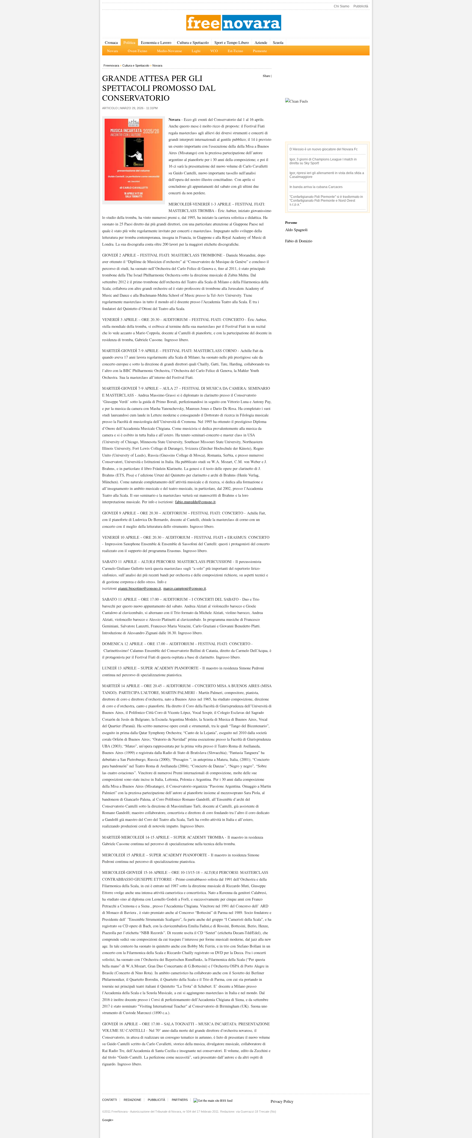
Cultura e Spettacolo (193, 42)
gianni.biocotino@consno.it (139, 588)
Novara (157, 65)
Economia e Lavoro (156, 42)
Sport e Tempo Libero (231, 42)
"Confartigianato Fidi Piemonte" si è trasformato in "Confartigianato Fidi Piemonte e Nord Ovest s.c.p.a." (326, 200)
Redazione (132, 1099)
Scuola (278, 42)
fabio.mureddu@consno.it (195, 501)
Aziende (261, 42)
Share (266, 75)
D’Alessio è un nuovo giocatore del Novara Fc (324, 149)
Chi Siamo (341, 6)
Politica (129, 42)
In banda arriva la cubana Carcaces (316, 187)
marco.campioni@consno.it (184, 588)
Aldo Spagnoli (296, 229)
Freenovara (111, 65)
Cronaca (111, 42)
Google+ (107, 1120)
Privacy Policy (282, 1101)
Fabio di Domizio (298, 240)
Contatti (109, 1099)
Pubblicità (360, 6)
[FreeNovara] (233, 23)
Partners (180, 1099)
